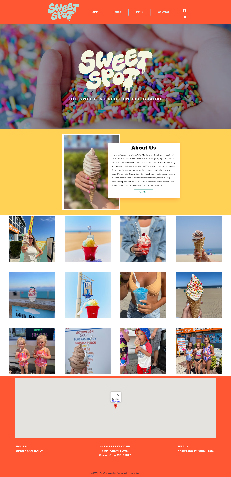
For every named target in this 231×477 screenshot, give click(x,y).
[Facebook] (184, 10)
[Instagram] (184, 17)
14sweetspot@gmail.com (196, 450)
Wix (137, 473)
